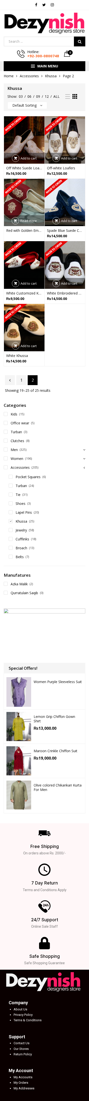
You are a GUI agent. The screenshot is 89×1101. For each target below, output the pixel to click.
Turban (16, 432)
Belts (20, 556)
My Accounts (23, 1077)
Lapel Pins (24, 512)
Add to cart (29, 158)
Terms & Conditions (28, 1020)
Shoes (20, 503)
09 (38, 96)
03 (21, 96)
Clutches (17, 440)
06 (29, 96)
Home (9, 76)
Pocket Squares (28, 476)
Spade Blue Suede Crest (65, 230)
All (56, 96)
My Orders (21, 1082)
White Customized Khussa (24, 293)
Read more (28, 220)
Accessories (29, 76)
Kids (14, 414)
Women (17, 458)
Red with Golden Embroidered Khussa (24, 230)
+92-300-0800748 (43, 55)
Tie (18, 494)
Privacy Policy (23, 1015)
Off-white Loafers (61, 168)
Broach (21, 548)
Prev (10, 380)
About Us (20, 1009)
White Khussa (17, 355)
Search (79, 41)
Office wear (20, 423)
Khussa (51, 76)
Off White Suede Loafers (24, 168)
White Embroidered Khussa (65, 293)
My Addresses (24, 1088)
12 (47, 96)
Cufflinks (22, 539)
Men (14, 449)
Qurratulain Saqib (24, 592)
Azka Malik (19, 584)
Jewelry (21, 530)
